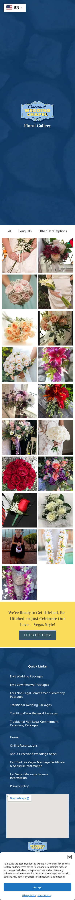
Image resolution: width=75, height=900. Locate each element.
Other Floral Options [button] (53, 231)
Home (14, 737)
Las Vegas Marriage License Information (29, 776)
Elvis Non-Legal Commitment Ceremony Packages (37, 695)
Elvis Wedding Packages (26, 676)
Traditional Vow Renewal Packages (34, 713)
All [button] (9, 231)
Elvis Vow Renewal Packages (29, 685)
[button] (69, 857)
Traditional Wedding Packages (31, 705)
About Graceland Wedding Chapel (33, 754)
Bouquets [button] (25, 231)
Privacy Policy (29, 895)
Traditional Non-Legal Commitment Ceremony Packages (34, 723)
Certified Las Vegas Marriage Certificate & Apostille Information (37, 764)
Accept (37, 887)
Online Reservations (24, 746)
